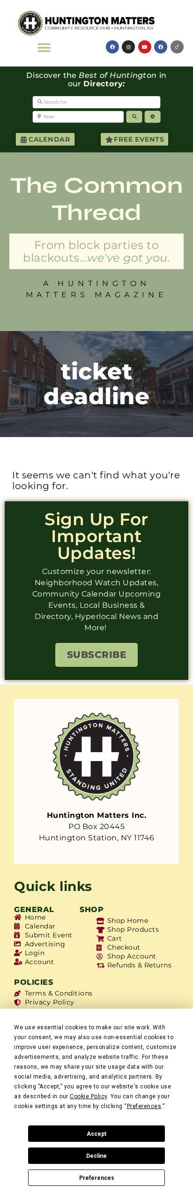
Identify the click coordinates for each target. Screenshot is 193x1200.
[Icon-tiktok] (177, 46)
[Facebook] (112, 46)
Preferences (96, 1178)
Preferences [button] (144, 1106)
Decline (96, 1156)
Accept (96, 1134)
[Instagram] (128, 46)
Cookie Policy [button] (88, 1096)
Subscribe (96, 654)
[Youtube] (144, 46)
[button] (44, 47)
